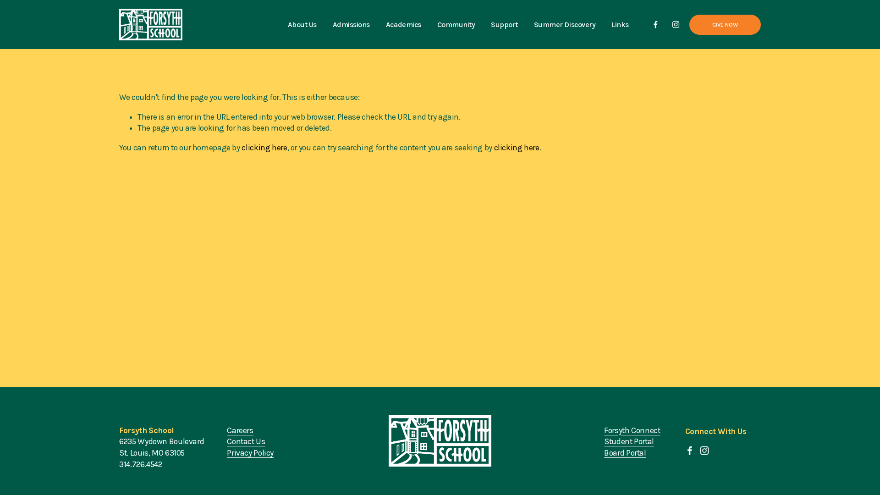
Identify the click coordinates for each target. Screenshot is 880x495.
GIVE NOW (725, 25)
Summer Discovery (564, 24)
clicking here (264, 147)
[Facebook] (655, 24)
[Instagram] (675, 24)
